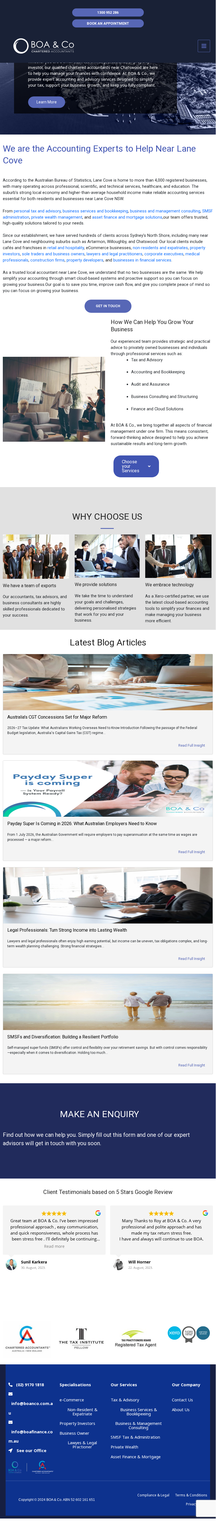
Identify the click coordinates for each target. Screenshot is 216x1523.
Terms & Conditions (191, 1495)
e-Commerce (72, 1399)
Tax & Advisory (125, 1399)
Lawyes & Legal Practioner (82, 1445)
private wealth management (56, 217)
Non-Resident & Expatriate (82, 1411)
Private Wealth (124, 1447)
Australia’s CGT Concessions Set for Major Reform (57, 717)
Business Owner (74, 1433)
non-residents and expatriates (160, 247)
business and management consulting (165, 211)
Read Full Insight (191, 745)
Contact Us (182, 1399)
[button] (108, 306)
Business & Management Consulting (138, 1425)
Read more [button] (54, 1246)
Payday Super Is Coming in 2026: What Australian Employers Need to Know (82, 823)
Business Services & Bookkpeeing (138, 1411)
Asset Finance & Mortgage (136, 1456)
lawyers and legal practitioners (114, 253)
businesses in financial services (142, 260)
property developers (85, 260)
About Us (181, 1409)
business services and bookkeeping (95, 211)
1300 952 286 (108, 12)
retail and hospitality (65, 247)
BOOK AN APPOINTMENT (108, 23)
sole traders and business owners (53, 253)
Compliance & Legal (153, 1495)
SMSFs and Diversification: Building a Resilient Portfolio (62, 1037)
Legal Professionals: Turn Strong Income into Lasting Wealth (67, 930)
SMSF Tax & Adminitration (135, 1437)
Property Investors (77, 1423)
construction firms (47, 260)
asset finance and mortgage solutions (127, 217)
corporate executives (163, 253)
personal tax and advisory (37, 211)
